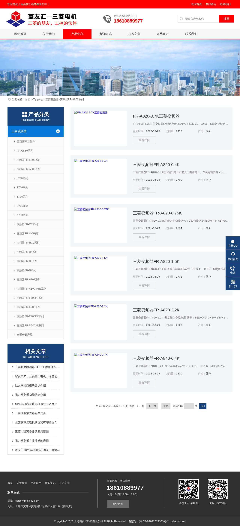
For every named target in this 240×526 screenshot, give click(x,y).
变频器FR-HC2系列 (28, 242)
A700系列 (22, 215)
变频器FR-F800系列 (28, 159)
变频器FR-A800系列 (72, 99)
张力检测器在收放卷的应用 (32, 440)
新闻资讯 (106, 33)
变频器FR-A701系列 (28, 279)
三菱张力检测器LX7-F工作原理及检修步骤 (37, 367)
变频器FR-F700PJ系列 (30, 297)
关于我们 (49, 33)
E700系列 (22, 196)
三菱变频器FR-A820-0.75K (157, 213)
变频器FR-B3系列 (27, 261)
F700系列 (22, 187)
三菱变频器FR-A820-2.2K (156, 310)
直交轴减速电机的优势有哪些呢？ (36, 422)
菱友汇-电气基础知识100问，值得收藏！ (37, 449)
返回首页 (196, 4)
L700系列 (22, 178)
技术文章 (134, 33)
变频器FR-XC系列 (27, 224)
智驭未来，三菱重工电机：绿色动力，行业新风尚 (37, 376)
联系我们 (225, 4)
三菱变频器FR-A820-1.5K (156, 261)
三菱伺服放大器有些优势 (30, 413)
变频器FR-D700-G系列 (30, 325)
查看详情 (144, 140)
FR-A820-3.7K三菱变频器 (156, 116)
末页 (166, 406)
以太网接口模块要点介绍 (30, 385)
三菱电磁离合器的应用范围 (32, 431)
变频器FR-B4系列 (27, 251)
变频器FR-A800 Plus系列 (31, 288)
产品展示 (36, 482)
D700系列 (22, 205)
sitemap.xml (179, 521)
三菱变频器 (51, 99)
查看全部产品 (24, 334)
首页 (28, 99)
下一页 (152, 406)
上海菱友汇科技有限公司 (32, 4)
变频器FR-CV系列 (27, 233)
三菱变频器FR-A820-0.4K (156, 164)
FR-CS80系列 (25, 150)
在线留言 (211, 4)
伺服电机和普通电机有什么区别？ (36, 403)
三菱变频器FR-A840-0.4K (156, 358)
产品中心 (77, 33)
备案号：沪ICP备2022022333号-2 (149, 521)
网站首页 (20, 33)
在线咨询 (118, 503)
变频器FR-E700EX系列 (30, 316)
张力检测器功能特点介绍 (30, 394)
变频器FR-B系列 (26, 270)
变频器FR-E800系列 (28, 307)
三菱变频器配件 (26, 141)
